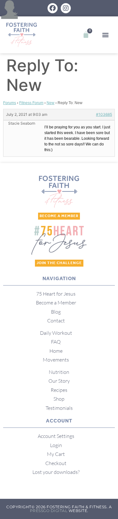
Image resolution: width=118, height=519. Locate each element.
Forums (9, 103)
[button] (105, 35)
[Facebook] (53, 8)
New (50, 103)
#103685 (104, 114)
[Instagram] (66, 8)
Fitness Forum (31, 103)
